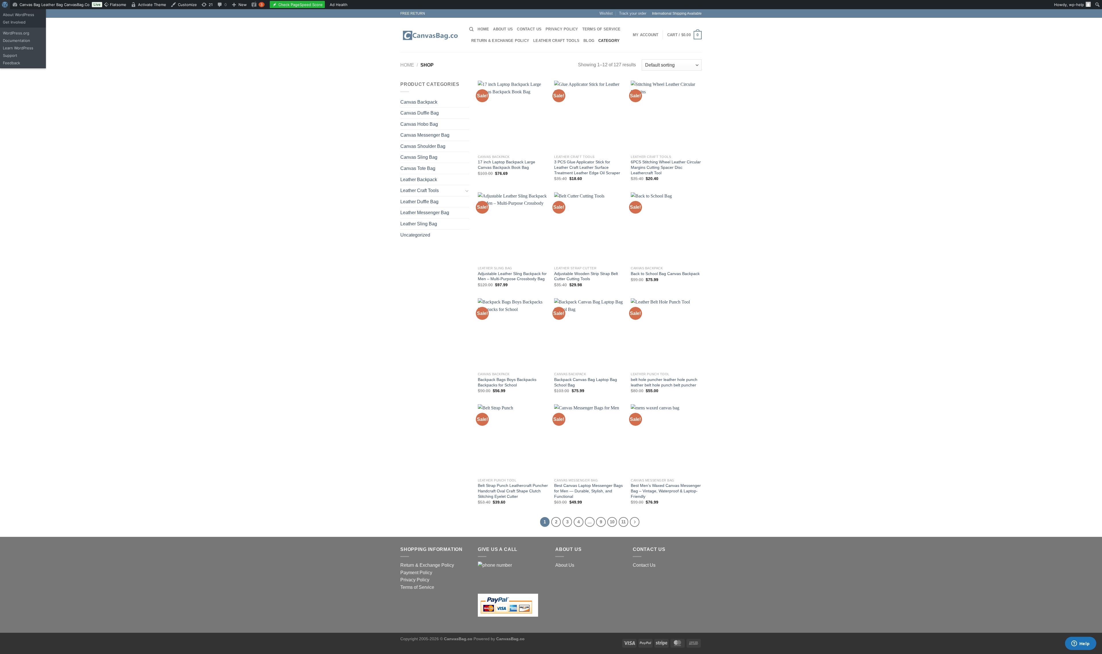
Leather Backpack (418, 179)
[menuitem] (5, 4)
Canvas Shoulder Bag (422, 146)
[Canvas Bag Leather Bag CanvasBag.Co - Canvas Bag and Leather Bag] (430, 35)
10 (612, 521)
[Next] (635, 522)
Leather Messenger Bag (424, 212)
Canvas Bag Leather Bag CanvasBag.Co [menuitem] (55, 4)
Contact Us (529, 29)
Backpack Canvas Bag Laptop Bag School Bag (585, 382)
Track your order (632, 13)
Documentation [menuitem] (16, 40)
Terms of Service (601, 29)
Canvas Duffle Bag (419, 113)
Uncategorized (415, 235)
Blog (588, 40)
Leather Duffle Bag (419, 201)
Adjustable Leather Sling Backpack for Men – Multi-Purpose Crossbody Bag (512, 276)
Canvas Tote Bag (417, 168)
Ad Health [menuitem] (339, 4)
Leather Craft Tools (556, 40)
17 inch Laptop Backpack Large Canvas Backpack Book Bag (506, 165)
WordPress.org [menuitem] (16, 33)
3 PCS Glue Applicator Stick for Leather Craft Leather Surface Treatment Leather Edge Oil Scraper (587, 167)
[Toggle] (467, 190)
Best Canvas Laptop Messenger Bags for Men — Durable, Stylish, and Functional (588, 490)
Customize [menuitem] (187, 4)
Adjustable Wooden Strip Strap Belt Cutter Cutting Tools (586, 276)
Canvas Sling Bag (418, 157)
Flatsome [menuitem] (117, 4)
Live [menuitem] (97, 4)
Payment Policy (416, 572)
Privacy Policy (562, 29)
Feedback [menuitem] (11, 63)
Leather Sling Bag (418, 223)
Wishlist (606, 13)
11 (623, 521)
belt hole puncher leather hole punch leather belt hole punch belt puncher (664, 382)
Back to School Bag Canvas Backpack (665, 273)
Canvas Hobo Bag (419, 124)
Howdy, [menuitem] (1069, 4)
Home (483, 29)
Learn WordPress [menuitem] (18, 48)
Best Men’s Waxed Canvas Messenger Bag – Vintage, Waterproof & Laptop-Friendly (666, 490)
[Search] (471, 29)
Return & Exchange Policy (500, 40)
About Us (503, 29)
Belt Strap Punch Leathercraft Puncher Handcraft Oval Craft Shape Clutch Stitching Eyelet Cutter (513, 490)
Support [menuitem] (10, 55)
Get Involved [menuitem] (14, 22)
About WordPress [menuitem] (18, 14)
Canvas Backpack (418, 102)
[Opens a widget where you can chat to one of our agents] (1080, 644)
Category (609, 40)
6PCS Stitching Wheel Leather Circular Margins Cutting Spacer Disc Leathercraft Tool (666, 167)
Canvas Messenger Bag (424, 135)
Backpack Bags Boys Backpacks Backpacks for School (507, 382)
